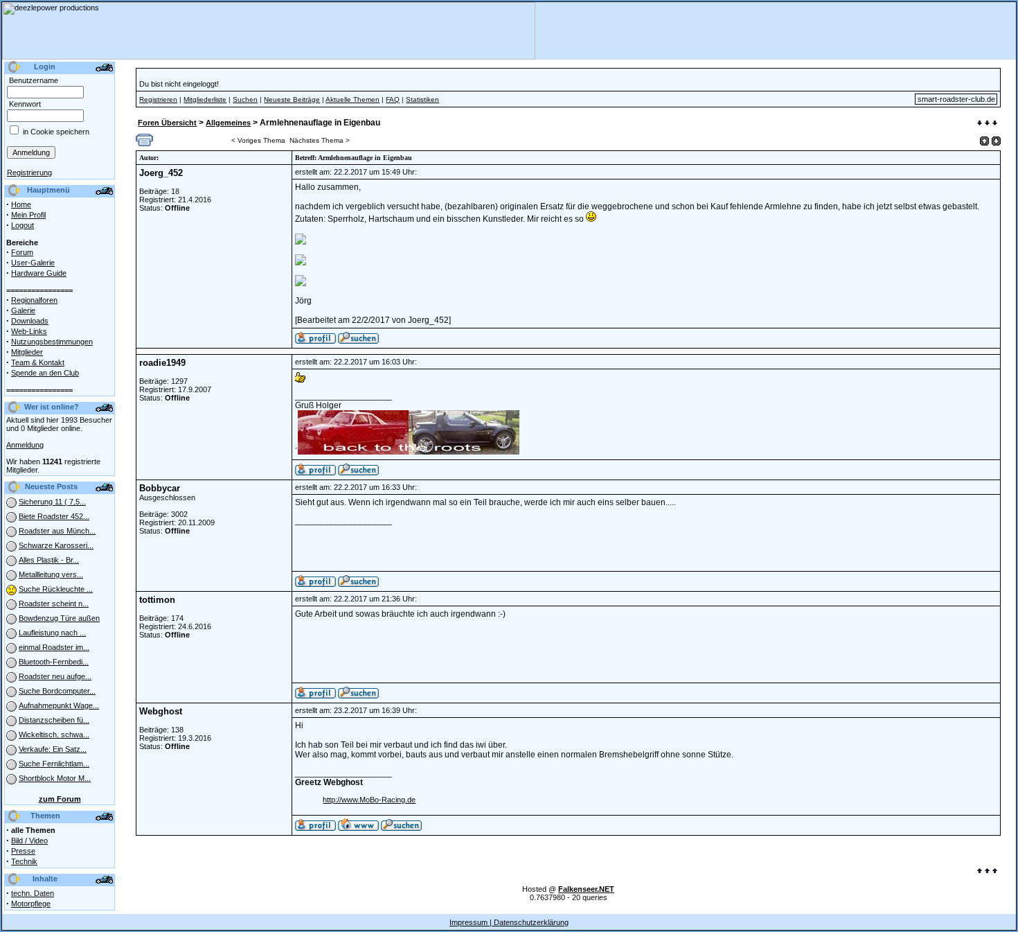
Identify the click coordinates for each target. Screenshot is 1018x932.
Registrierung (29, 172)
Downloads (29, 321)
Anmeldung (25, 445)
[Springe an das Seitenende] (987, 124)
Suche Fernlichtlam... (54, 763)
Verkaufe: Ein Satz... (53, 749)
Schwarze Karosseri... (56, 545)
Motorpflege (31, 903)
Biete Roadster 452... (54, 516)
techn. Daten (32, 893)
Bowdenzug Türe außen (59, 618)
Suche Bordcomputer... (57, 691)
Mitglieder (27, 352)
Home (21, 204)
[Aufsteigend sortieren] (984, 141)
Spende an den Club (45, 373)
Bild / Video (29, 840)
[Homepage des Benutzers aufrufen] (358, 828)
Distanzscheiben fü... (54, 720)
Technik (24, 861)
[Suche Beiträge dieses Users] (358, 341)
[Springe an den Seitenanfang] (987, 872)
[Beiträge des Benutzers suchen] (358, 472)
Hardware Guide (38, 273)
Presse (23, 851)
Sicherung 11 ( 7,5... (52, 502)
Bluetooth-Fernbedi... (54, 662)
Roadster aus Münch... (57, 531)
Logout (22, 225)
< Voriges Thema (258, 140)
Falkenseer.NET (586, 889)
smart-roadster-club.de (956, 99)
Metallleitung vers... (51, 574)
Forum (22, 252)
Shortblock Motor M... (55, 778)
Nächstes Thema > (319, 140)
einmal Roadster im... (54, 647)
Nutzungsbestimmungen (52, 341)
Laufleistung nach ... (52, 632)
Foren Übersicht (167, 122)
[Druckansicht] (144, 143)
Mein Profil (28, 215)
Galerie (23, 310)
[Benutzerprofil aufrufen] (315, 341)
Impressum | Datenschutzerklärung (509, 922)
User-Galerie (33, 262)
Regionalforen (34, 300)
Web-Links (29, 331)
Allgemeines (228, 122)
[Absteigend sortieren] (996, 141)
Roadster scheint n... (54, 603)
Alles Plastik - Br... (49, 560)
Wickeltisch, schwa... (54, 734)
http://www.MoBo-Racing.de (369, 799)
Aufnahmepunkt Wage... (59, 705)
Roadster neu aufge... (55, 676)
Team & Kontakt (37, 362)
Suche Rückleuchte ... (56, 589)
